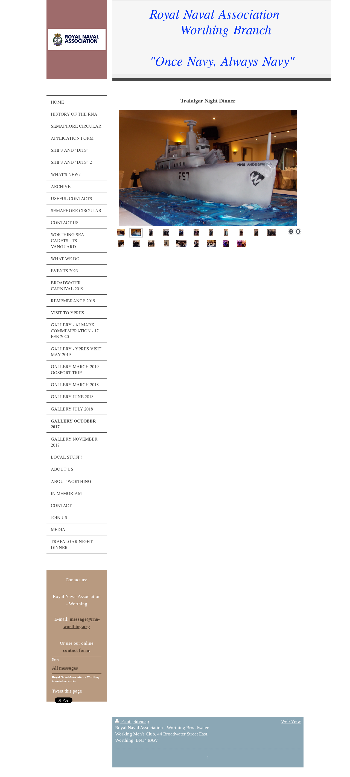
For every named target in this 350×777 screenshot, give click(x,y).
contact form (76, 650)
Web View (291, 721)
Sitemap (141, 721)
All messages (65, 668)
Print (126, 721)
